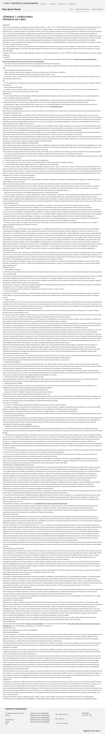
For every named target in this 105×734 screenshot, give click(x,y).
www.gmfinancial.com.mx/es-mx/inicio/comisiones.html (51, 503)
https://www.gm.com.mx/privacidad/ (85, 59)
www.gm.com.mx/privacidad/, (35, 623)
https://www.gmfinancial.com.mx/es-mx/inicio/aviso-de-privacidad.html (23, 61)
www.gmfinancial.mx (57, 106)
